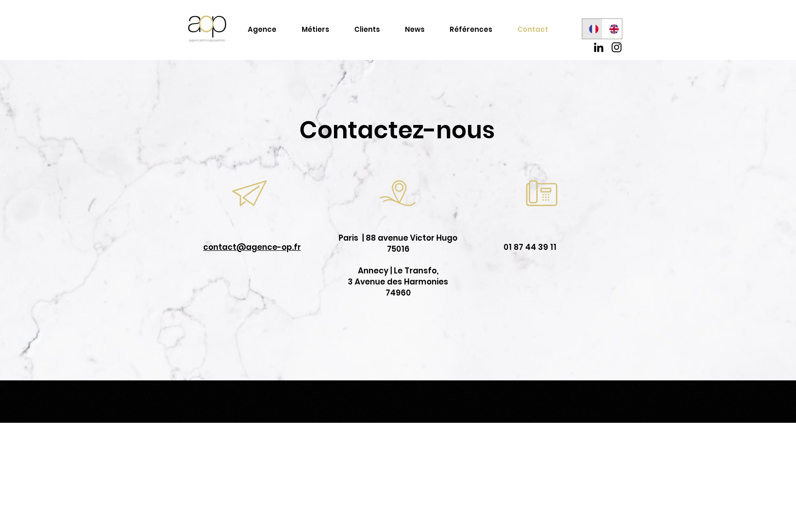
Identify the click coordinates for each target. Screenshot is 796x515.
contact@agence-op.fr (252, 247)
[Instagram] (616, 47)
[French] (592, 29)
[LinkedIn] (598, 47)
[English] (612, 29)
